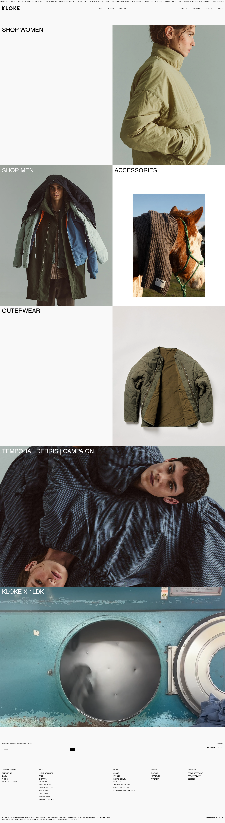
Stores (116, 776)
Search (209, 8)
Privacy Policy (194, 776)
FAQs (41, 776)
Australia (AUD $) (213, 747)
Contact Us (7, 773)
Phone (4, 779)
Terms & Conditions (121, 785)
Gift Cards (43, 794)
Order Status (45, 785)
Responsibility (119, 779)
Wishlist (197, 8)
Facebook (155, 773)
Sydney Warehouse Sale (124, 791)
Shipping (42, 779)
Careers (117, 782)
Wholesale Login (9, 782)
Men (100, 8)
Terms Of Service (195, 773)
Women (111, 8)
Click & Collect (46, 788)
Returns (43, 782)
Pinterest (155, 779)
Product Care (45, 796)
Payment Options (46, 799)
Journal (122, 8)
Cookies (191, 779)
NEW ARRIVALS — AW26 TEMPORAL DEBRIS (43, 1)
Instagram (155, 776)
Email (4, 776)
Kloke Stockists (46, 773)
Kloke (11, 8)
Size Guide (43, 791)
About (116, 773)
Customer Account (121, 788)
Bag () (220, 8)
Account (184, 8)
